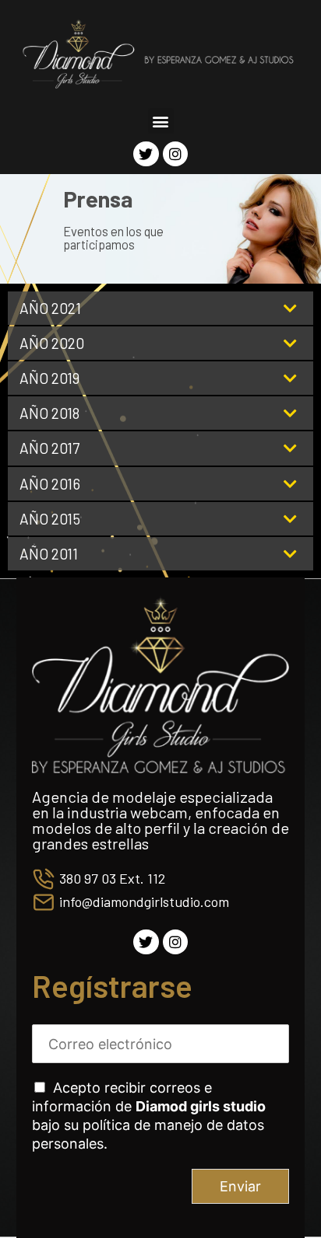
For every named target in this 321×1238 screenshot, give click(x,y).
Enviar (240, 1186)
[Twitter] (145, 153)
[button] (161, 121)
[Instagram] (175, 153)
